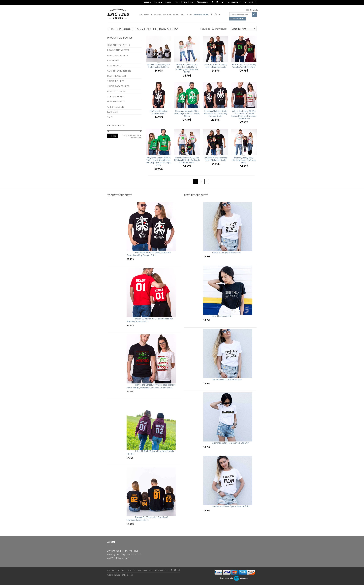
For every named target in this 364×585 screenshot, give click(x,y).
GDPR (177, 2)
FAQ (185, 2)
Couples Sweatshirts (119, 71)
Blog (192, 2)
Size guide (158, 2)
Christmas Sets (115, 107)
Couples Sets (114, 65)
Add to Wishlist (168, 39)
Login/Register (232, 2)
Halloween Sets (116, 101)
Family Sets (113, 60)
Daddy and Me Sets (117, 55)
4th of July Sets (116, 96)
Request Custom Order (238, 18)
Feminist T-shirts (116, 91)
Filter (113, 136)
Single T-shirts (115, 81)
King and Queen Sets (118, 45)
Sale (109, 117)
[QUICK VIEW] (158, 49)
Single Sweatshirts (118, 86)
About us (147, 2)
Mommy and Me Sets (118, 50)
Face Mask (112, 112)
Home (111, 29)
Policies (168, 2)
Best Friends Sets (116, 76)
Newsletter (203, 2)
